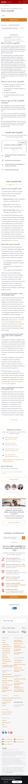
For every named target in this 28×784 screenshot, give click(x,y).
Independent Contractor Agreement (19, 646)
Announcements (6, 722)
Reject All (6, 781)
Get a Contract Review (14, 522)
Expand (23, 142)
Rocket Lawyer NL (20, 741)
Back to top (15, 420)
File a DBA (4, 682)
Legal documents (6, 646)
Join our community (7, 712)
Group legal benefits (7, 700)
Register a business (7, 674)
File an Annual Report (7, 685)
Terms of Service (10, 772)
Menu (24, 2)
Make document (14, 19)
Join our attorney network (6, 702)
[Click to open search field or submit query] (19, 2)
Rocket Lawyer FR (8, 741)
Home (3, 640)
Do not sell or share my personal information (8, 666)
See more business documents (18, 653)
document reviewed (17, 381)
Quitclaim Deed (18, 668)
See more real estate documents (19, 670)
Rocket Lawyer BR (8, 744)
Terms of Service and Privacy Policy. (8, 779)
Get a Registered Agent (7, 676)
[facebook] (3, 733)
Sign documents (6, 648)
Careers (4, 705)
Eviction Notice (17, 662)
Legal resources (6, 659)
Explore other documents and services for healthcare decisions (13, 460)
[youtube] (11, 733)
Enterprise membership (8, 698)
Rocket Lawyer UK (8, 739)
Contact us (4, 726)
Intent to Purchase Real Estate (20, 665)
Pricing (3, 642)
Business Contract (18, 643)
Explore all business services (7, 691)
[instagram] (9, 733)
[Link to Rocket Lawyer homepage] (6, 2)
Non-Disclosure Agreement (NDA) (18, 641)
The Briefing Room (6, 661)
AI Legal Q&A (5, 644)
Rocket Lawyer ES (20, 739)
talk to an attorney (13, 240)
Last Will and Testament (20, 679)
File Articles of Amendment (5, 687)
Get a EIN (4, 678)
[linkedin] (6, 733)
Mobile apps (5, 657)
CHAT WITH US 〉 (18, 698)
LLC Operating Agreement (17, 649)
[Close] (25, 780)
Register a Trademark (7, 680)
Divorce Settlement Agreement (19, 683)
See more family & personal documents (19, 690)
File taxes (4, 655)
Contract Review (6, 650)
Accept (17, 781)
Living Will (16, 681)
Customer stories (6, 714)
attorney (19, 121)
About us (4, 720)
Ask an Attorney (6, 653)
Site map (4, 663)
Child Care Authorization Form (19, 687)
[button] (1, 5)
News (3, 724)
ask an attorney (5, 383)
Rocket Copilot (6, 113)
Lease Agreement (18, 660)
